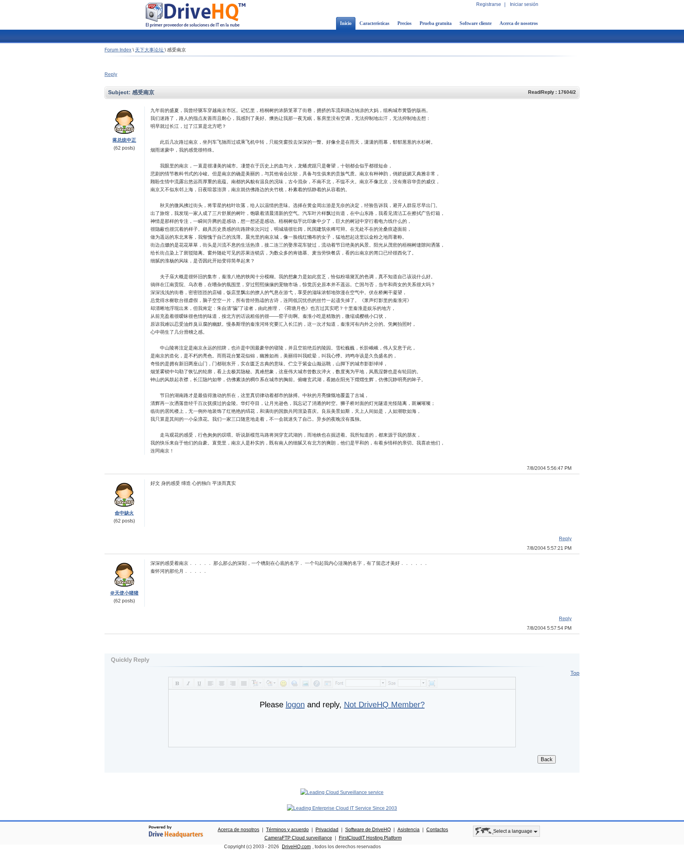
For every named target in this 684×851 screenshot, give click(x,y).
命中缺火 (124, 513)
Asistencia (408, 829)
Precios (404, 23)
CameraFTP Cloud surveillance (298, 838)
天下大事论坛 (150, 50)
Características (374, 23)
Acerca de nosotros (519, 23)
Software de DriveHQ (368, 829)
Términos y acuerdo (287, 829)
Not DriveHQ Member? (384, 704)
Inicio (346, 23)
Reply (110, 74)
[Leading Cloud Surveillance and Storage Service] (342, 792)
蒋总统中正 (124, 140)
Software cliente (476, 23)
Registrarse (488, 4)
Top (575, 673)
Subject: (120, 92)
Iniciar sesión (524, 4)
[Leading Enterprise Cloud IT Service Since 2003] (342, 808)
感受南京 (176, 50)
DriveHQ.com (296, 846)
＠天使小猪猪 (124, 593)
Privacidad (326, 829)
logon (295, 704)
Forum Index (117, 50)
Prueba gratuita (436, 23)
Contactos (437, 829)
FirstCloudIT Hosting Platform (370, 838)
